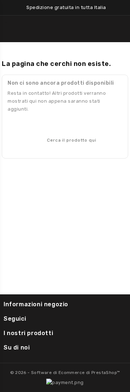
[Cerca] (113, 139)
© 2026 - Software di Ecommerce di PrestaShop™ (65, 372)
